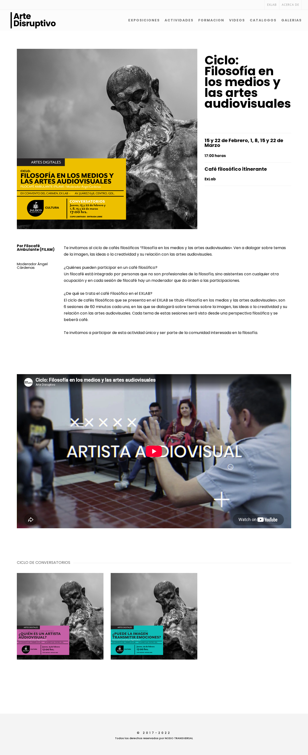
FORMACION (211, 20)
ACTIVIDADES (179, 20)
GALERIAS (291, 20)
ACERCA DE (290, 5)
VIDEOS (237, 20)
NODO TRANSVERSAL (179, 738)
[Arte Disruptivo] (20, 20)
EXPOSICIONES (144, 20)
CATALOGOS (263, 20)
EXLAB (272, 5)
